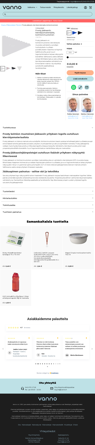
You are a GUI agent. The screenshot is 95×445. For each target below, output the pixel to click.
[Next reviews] (92, 349)
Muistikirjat (68, 425)
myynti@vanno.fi (76, 1)
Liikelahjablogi (72, 7)
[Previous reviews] (3, 349)
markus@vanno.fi (87, 116)
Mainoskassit (26, 425)
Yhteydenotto (58, 7)
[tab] (36, 364)
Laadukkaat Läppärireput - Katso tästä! (47, 21)
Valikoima (31, 7)
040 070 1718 (88, 1)
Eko (19, 425)
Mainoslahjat (46, 425)
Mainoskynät (36, 425)
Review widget (42, 373)
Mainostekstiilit (57, 425)
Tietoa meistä (45, 7)
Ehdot (75, 425)
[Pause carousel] (47, 366)
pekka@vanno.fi (73, 116)
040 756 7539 (87, 118)
